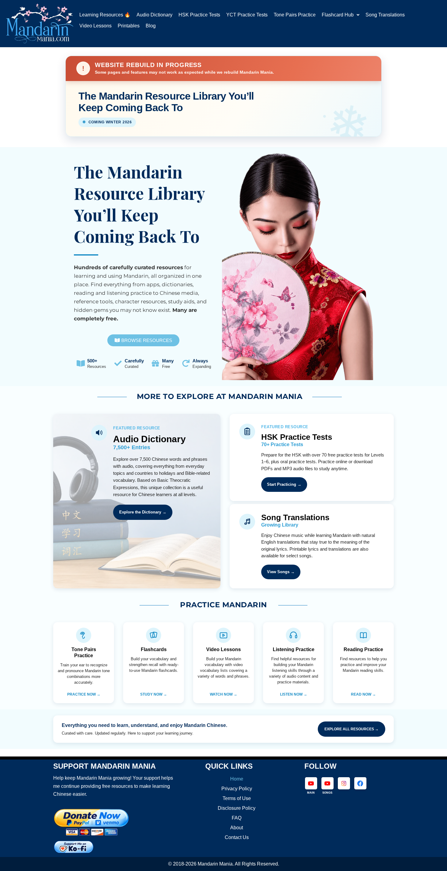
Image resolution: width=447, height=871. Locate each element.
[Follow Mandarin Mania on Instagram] (344, 783)
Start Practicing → (284, 484)
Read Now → (363, 694)
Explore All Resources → (351, 729)
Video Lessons (95, 25)
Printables (129, 25)
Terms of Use (237, 798)
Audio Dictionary (154, 14)
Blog (151, 25)
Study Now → (153, 694)
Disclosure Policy (236, 808)
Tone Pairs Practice (295, 14)
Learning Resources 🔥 (104, 14)
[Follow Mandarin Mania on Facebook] (360, 783)
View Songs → (281, 572)
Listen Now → (293, 694)
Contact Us (237, 837)
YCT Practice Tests (247, 14)
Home (236, 778)
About (236, 827)
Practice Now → (83, 694)
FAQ (236, 817)
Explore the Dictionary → (142, 512)
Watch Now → (223, 694)
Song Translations (385, 14)
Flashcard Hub (338, 14)
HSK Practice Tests (199, 14)
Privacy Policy (236, 788)
